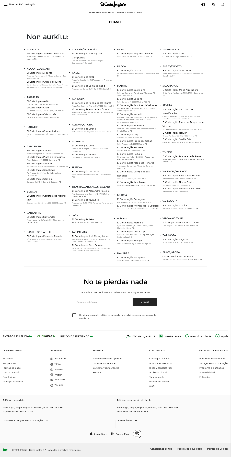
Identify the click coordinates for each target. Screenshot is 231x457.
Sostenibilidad (207, 372)
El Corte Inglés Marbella (130, 222)
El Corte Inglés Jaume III (85, 199)
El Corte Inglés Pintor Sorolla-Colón (182, 188)
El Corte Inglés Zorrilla (175, 205)
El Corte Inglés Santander (41, 216)
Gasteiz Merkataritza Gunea (178, 256)
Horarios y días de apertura (107, 358)
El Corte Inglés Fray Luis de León (135, 53)
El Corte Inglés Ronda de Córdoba (91, 109)
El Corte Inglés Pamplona (131, 257)
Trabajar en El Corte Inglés (213, 363)
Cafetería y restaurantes (106, 367)
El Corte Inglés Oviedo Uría (41, 114)
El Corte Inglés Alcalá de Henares (135, 162)
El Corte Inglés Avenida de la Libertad (138, 205)
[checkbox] (74, 315)
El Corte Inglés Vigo (173, 53)
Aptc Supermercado (160, 363)
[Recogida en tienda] (76, 336)
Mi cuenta (8, 358)
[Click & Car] (46, 336)
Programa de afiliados (211, 367)
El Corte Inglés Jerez (83, 76)
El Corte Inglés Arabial (84, 154)
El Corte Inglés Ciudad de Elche (44, 81)
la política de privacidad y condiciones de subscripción (124, 315)
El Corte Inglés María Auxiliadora (180, 89)
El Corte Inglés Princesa (130, 147)
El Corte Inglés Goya (128, 134)
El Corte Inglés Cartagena (131, 199)
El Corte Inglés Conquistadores (43, 131)
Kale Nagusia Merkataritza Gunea (181, 222)
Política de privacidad (189, 448)
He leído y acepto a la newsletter (117, 316)
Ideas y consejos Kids (160, 367)
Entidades (204, 377)
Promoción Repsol (159, 381)
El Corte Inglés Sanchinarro (132, 182)
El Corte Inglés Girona (84, 128)
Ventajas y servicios (13, 381)
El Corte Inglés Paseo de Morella (44, 236)
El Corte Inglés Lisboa (129, 70)
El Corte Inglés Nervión (175, 132)
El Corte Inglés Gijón (38, 107)
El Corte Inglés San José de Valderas (137, 105)
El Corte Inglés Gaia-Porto (177, 70)
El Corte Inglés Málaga (129, 240)
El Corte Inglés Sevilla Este (177, 139)
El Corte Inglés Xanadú (129, 114)
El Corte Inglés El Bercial (130, 125)
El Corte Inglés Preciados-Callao (134, 140)
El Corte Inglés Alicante (39, 72)
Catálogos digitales (159, 358)
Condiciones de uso (161, 448)
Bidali (145, 301)
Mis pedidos (9, 363)
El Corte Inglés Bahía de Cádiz (88, 85)
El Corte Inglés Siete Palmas (87, 245)
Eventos (97, 372)
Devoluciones (10, 377)
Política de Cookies (217, 448)
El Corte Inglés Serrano (129, 98)
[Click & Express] (18, 336)
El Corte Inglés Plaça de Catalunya (46, 157)
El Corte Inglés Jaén (83, 219)
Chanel (115, 22)
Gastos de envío (11, 372)
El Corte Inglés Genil (83, 145)
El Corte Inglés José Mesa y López (90, 236)
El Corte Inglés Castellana (131, 89)
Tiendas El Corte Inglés (22, 4)
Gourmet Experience (104, 363)
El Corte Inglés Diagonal (40, 150)
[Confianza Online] (137, 434)
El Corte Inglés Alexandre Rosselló (91, 190)
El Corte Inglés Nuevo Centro (178, 182)
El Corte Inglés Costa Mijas (131, 231)
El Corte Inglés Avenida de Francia (181, 175)
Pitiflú (152, 386)
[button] (5, 4)
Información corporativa (212, 358)
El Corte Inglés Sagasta (175, 239)
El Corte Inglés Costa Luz (85, 171)
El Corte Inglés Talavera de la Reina (182, 156)
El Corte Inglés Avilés (38, 101)
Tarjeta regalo (156, 377)
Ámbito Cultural (158, 372)
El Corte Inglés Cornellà (40, 178)
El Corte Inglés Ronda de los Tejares (91, 102)
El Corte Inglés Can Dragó (41, 170)
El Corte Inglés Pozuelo (130, 154)
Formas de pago (12, 367)
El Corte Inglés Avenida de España (45, 53)
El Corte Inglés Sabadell (40, 163)
